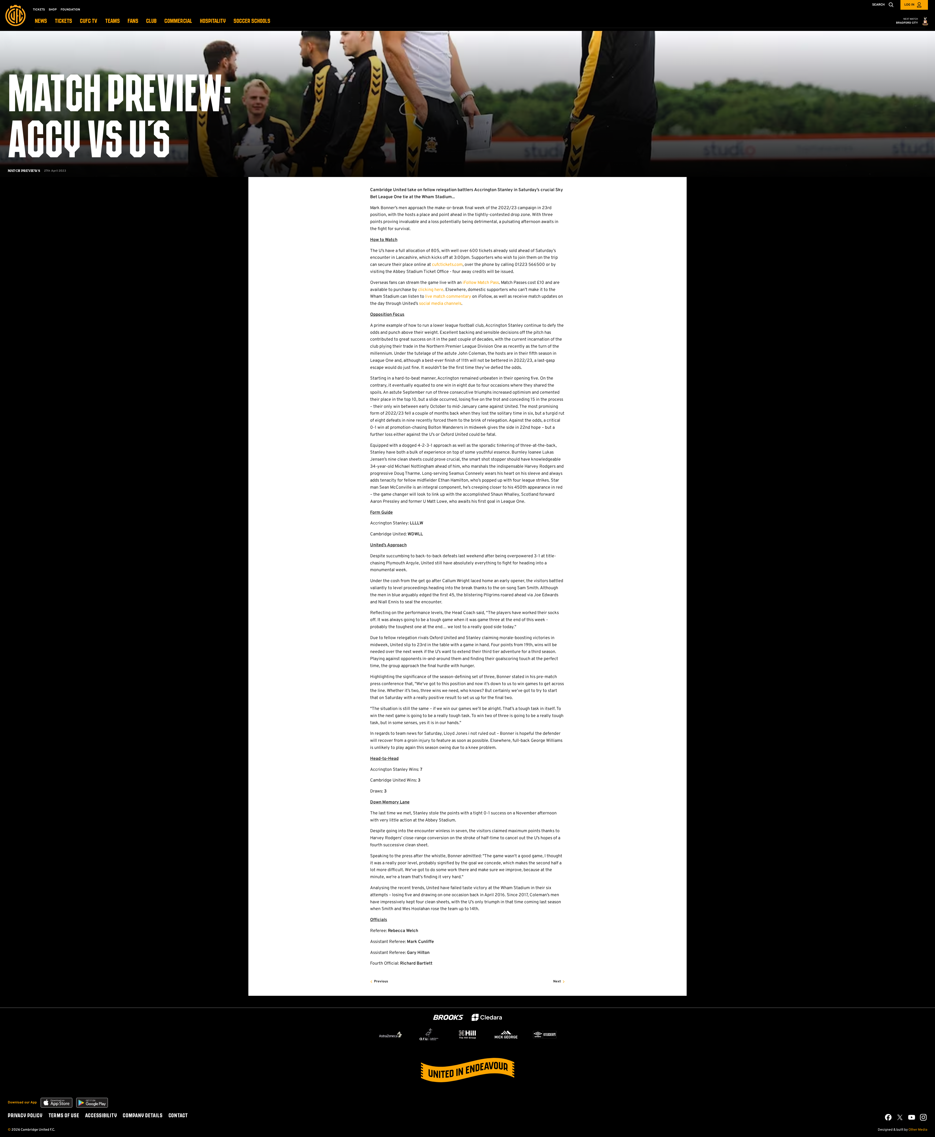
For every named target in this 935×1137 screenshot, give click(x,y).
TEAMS (112, 21)
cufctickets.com (447, 265)
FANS (133, 21)
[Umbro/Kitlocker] (545, 1034)
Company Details (142, 1115)
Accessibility (101, 1115)
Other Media (917, 1130)
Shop (53, 10)
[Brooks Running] (448, 1017)
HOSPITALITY (213, 21)
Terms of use (63, 1115)
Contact (178, 1115)
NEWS (41, 21)
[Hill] (467, 1034)
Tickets (39, 10)
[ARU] (429, 1034)
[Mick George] (506, 1034)
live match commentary (448, 296)
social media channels (440, 304)
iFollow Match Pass (481, 283)
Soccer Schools (252, 21)
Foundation (70, 10)
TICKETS (63, 21)
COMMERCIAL (178, 21)
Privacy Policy (25, 1115)
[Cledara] (487, 1017)
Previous (381, 981)
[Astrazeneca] (390, 1034)
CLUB (151, 21)
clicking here (430, 290)
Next (557, 981)
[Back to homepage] (15, 15)
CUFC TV (88, 21)
